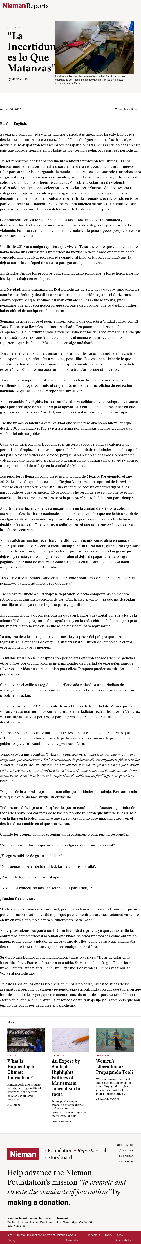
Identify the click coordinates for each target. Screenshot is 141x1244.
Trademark (93, 1235)
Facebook (126, 1161)
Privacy (108, 1235)
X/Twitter (125, 1150)
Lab (103, 1150)
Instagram (125, 1156)
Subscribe (125, 1145)
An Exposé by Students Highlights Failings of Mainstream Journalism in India (66, 1078)
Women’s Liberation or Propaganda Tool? (115, 1067)
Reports (85, 1150)
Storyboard (60, 1157)
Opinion (13, 27)
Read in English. (14, 124)
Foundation (60, 1150)
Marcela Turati (20, 79)
